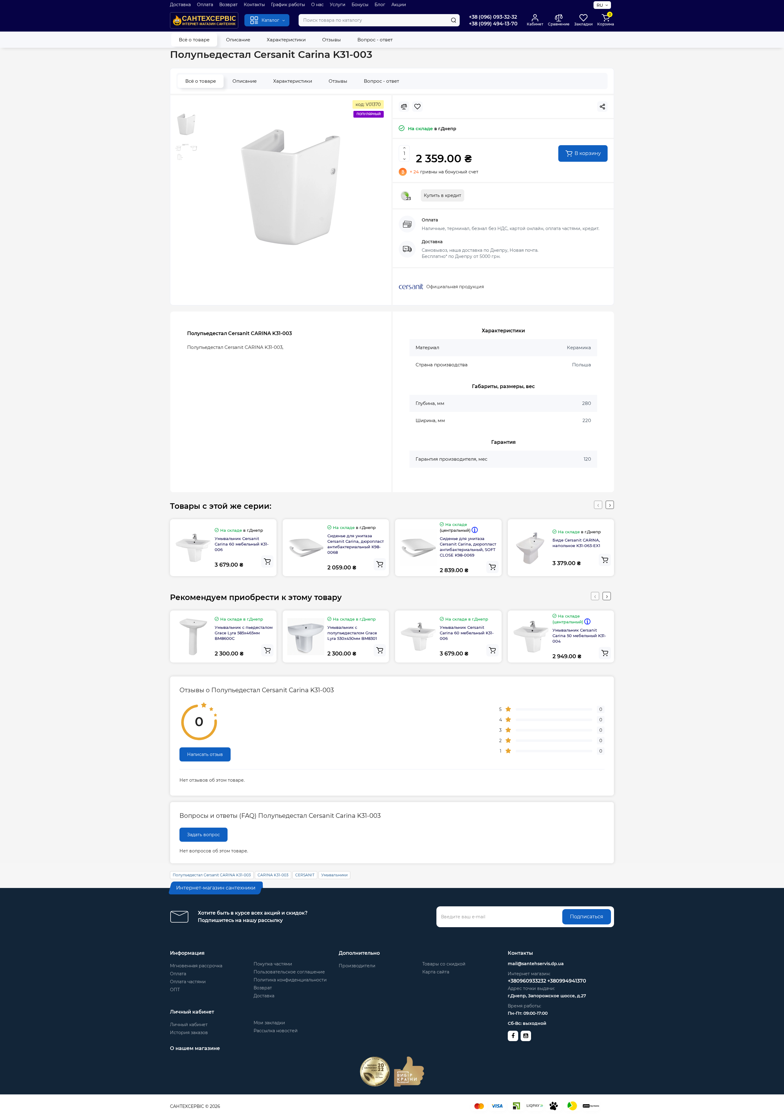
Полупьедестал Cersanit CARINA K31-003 (212, 875)
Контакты (254, 4)
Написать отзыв (205, 754)
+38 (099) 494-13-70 (493, 24)
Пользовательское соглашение (289, 972)
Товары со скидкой (444, 964)
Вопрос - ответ (375, 40)
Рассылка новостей (276, 1030)
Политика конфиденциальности (290, 980)
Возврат (228, 4)
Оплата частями (188, 981)
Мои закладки (269, 1022)
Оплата (205, 4)
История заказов (189, 1032)
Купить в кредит (442, 195)
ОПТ (175, 989)
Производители (357, 966)
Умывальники (334, 875)
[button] (598, 504)
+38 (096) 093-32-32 (493, 17)
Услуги (337, 4)
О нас (317, 4)
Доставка (180, 4)
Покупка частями (273, 964)
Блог (380, 4)
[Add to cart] (267, 561)
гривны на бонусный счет (444, 172)
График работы (288, 4)
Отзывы (331, 40)
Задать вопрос (203, 834)
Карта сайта (435, 972)
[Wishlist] (417, 106)
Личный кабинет (189, 1024)
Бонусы (360, 4)
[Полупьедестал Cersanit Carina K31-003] (290, 187)
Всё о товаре (194, 40)
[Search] (453, 20)
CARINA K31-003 (273, 875)
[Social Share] (602, 106)
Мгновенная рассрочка (196, 966)
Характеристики (286, 40)
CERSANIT (305, 875)
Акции (398, 4)
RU (600, 5)
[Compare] (404, 106)
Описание (238, 40)
